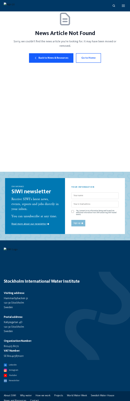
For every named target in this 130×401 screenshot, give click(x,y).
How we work (43, 395)
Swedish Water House (102, 395)
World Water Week (77, 395)
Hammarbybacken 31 (16, 298)
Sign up (77, 223)
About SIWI (10, 395)
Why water (26, 395)
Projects (58, 395)
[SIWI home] (65, 250)
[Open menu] (123, 5)
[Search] (114, 6)
